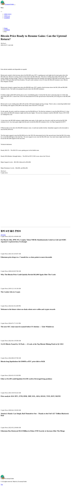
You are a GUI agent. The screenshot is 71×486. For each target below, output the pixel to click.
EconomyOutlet (9, 4)
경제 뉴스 (7, 16)
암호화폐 (7, 18)
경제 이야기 (7, 14)
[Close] (1, 11)
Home (6, 28)
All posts (3, 235)
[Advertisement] (35, 52)
